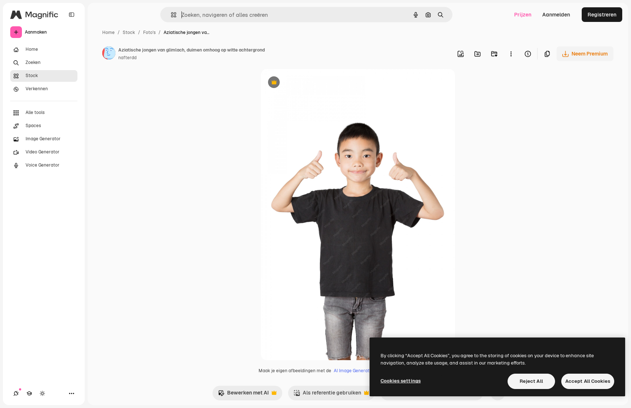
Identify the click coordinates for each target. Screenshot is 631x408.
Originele (308, 83)
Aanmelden (556, 14)
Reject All (531, 381)
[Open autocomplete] (171, 15)
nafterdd (127, 58)
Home (108, 32)
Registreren (602, 14)
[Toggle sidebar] (71, 14)
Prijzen (522, 14)
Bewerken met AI (243, 394)
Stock (129, 32)
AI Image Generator (354, 371)
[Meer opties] (511, 53)
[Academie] (29, 393)
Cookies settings (400, 381)
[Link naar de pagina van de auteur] (108, 54)
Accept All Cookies (587, 381)
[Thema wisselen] (42, 393)
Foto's (149, 32)
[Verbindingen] (16, 393)
